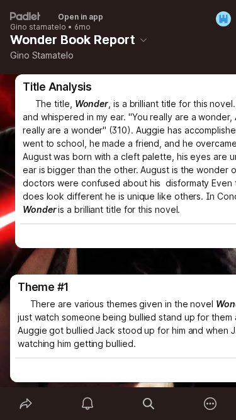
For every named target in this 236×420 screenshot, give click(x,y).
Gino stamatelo (38, 27)
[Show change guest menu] (223, 18)
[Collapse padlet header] (143, 39)
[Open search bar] (149, 403)
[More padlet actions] (210, 403)
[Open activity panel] (87, 403)
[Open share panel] (26, 403)
